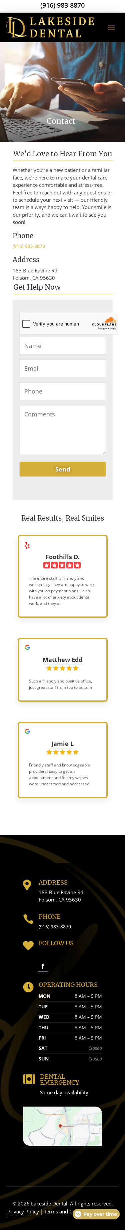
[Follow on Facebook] (43, 966)
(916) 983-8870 (62, 5)
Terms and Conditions (69, 1211)
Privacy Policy (23, 1211)
